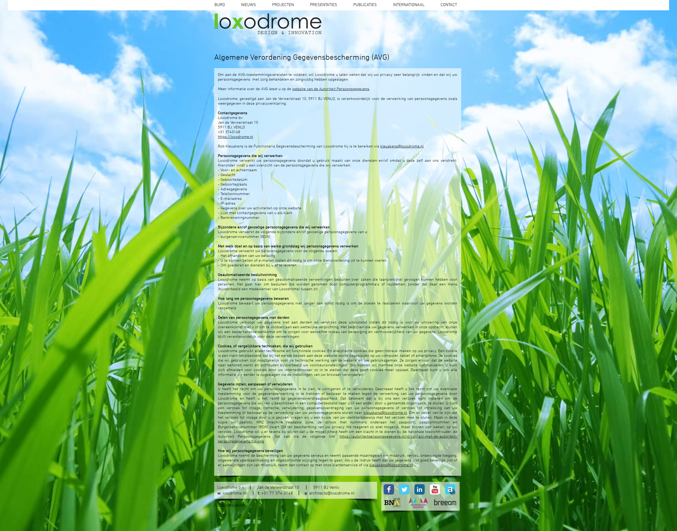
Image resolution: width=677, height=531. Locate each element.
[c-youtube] (435, 489)
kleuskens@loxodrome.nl (402, 146)
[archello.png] (450, 489)
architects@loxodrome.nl (331, 493)
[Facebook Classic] (389, 489)
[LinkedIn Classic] (419, 489)
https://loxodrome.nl (235, 137)
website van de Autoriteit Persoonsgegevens (330, 89)
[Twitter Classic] (404, 489)
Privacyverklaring (229, 504)
